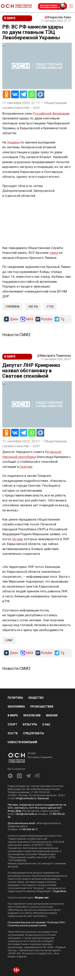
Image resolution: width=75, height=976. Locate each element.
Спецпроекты (33, 733)
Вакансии (43, 798)
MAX (29, 319)
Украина (13, 306)
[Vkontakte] (15, 94)
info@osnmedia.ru (26, 798)
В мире (13, 715)
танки (53, 253)
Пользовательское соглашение (26, 922)
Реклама (14, 207)
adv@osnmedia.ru (18, 826)
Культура (30, 724)
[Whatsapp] (32, 94)
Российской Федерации (51, 113)
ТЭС (51, 306)
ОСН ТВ (13, 733)
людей (17, 539)
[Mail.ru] (40, 94)
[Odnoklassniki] (6, 94)
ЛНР (9, 640)
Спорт (12, 724)
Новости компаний (22, 742)
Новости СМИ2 (16, 334)
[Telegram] (23, 94)
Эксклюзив (32, 715)
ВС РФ (34, 306)
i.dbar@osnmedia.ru (26, 813)
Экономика (16, 706)
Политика (15, 697)
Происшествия (41, 706)
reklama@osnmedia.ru (48, 823)
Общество (36, 697)
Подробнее (59, 891)
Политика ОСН (55, 922)
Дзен (14, 319)
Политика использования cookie (27, 925)
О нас (46, 724)
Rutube (46, 319)
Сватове (26, 467)
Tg (62, 319)
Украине (13, 142)
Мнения (52, 715)
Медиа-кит (42, 897)
